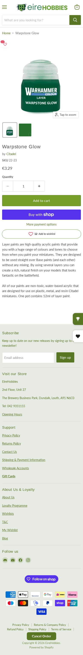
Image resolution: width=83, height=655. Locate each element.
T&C (5, 522)
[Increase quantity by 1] (39, 186)
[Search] (75, 20)
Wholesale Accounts (15, 468)
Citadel (11, 154)
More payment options (41, 224)
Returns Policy (11, 443)
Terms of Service (61, 629)
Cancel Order (41, 636)
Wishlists (8, 513)
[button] (10, 130)
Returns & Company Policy (50, 624)
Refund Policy (15, 629)
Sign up (65, 357)
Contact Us (9, 452)
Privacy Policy (11, 435)
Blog (5, 538)
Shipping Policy (37, 629)
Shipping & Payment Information (23, 460)
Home (6, 33)
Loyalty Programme (14, 505)
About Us (8, 497)
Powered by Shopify (41, 647)
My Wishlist (10, 530)
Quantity (7, 176)
